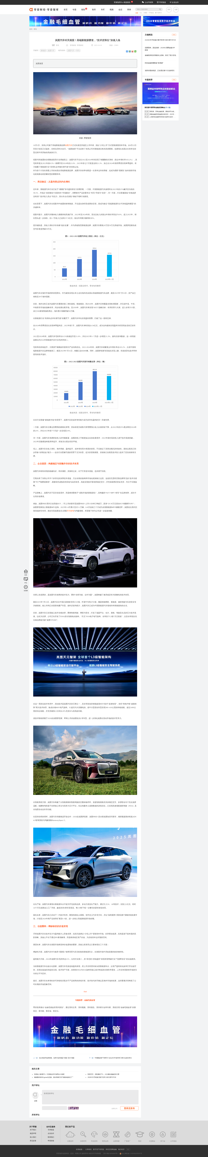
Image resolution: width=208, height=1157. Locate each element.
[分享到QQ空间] (130, 51)
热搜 (136, 13)
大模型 (145, 13)
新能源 (43, 50)
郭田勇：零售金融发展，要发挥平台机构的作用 (165, 111)
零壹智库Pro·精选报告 (122, 2)
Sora (141, 13)
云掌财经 (88, 1149)
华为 (78, 50)
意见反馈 (33, 1141)
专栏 (103, 10)
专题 (74, 10)
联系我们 (51, 1137)
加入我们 (33, 1137)
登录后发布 (129, 1108)
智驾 (72, 511)
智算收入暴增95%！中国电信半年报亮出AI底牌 (49, 1074)
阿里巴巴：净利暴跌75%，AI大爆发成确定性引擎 (103, 1074)
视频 (112, 10)
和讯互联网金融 (111, 1149)
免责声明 (33, 1133)
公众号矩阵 (149, 2)
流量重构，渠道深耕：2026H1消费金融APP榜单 (160, 49)
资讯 (35, 29)
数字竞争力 (158, 13)
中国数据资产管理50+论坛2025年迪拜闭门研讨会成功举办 (113, 1058)
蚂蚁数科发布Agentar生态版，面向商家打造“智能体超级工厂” (53, 1077)
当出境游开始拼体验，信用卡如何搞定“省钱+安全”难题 (56, 1058)
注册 (176, 9)
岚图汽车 (51, 50)
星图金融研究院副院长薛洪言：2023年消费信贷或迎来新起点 (169, 114)
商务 (129, 10)
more (174, 34)
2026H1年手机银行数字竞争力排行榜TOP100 (102, 1077)
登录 (169, 9)
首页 (66, 10)
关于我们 (33, 1130)
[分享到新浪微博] (133, 51)
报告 (83, 10)
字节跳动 (151, 13)
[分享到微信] (135, 51)
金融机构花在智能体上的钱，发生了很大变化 (160, 55)
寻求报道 (162, 2)
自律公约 (114, 1108)
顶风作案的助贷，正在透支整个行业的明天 (160, 70)
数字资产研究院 (98, 1149)
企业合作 (175, 2)
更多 (128, 1149)
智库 (94, 10)
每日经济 (121, 1149)
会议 (120, 10)
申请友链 (51, 1141)
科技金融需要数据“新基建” (154, 63)
